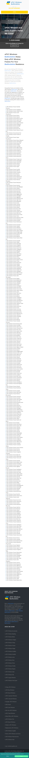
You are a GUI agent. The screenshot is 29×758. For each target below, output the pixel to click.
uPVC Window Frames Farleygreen (13, 555)
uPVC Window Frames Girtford (13, 562)
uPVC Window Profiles (10, 666)
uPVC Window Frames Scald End (13, 470)
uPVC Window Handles (11, 654)
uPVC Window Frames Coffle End (13, 434)
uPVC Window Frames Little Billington (14, 186)
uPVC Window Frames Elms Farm (13, 415)
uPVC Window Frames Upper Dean (14, 119)
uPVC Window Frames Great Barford (14, 300)
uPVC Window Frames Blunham (13, 508)
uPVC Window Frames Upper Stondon (14, 122)
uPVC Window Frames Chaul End (13, 162)
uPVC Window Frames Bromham (13, 189)
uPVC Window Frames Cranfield (13, 146)
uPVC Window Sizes (10, 739)
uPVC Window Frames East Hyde (13, 472)
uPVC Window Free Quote (11, 680)
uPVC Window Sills (10, 674)
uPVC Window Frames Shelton (13, 188)
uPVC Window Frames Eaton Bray (13, 253)
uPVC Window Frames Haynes (13, 117)
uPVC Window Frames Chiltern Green (14, 111)
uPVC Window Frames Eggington (13, 197)
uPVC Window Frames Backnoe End (14, 540)
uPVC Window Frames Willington (13, 255)
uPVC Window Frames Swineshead (14, 377)
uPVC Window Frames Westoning (13, 456)
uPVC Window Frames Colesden (13, 443)
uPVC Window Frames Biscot (12, 127)
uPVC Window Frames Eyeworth (13, 153)
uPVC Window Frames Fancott (13, 450)
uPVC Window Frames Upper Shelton (14, 290)
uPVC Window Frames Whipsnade (13, 414)
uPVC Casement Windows (11, 695)
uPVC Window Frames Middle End (13, 574)
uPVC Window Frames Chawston (13, 396)
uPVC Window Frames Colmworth (13, 154)
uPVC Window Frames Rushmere (13, 514)
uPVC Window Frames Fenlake (13, 144)
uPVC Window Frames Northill (13, 494)
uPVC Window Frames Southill (13, 169)
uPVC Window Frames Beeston (13, 236)
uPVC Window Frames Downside (13, 361)
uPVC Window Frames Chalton (13, 165)
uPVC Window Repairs (10, 668)
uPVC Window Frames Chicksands (13, 360)
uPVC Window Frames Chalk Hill (13, 520)
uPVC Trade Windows (10, 713)
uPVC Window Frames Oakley (12, 242)
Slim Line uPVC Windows (11, 710)
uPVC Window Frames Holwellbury (14, 382)
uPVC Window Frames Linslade (13, 390)
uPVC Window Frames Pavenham (13, 412)
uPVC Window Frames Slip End (13, 532)
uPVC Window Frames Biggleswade (14, 194)
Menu (14, 12)
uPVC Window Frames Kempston (13, 564)
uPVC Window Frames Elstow (12, 115)
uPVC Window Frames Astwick (13, 185)
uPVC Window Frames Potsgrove (13, 150)
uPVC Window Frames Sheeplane (13, 124)
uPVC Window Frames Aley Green (13, 558)
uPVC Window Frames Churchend (13, 178)
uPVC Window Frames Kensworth (13, 262)
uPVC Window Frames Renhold (13, 205)
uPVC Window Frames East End (13, 355)
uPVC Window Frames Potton (12, 577)
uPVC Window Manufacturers (12, 736)
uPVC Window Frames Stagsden (13, 513)
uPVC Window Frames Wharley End (14, 149)
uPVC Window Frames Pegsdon (13, 545)
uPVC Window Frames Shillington (13, 271)
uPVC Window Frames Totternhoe (13, 501)
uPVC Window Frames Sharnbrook (14, 367)
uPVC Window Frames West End (13, 213)
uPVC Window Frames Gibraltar (13, 427)
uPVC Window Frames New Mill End (14, 529)
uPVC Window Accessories (11, 631)
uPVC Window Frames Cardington (13, 299)
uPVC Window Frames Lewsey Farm (14, 495)
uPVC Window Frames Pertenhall (13, 358)
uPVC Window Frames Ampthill (13, 240)
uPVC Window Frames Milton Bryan (14, 147)
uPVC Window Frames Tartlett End (13, 269)
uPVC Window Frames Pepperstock (14, 176)
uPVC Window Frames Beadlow (13, 335)
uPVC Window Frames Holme (12, 294)
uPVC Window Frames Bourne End (14, 312)
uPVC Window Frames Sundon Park (14, 233)
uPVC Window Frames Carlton (13, 430)
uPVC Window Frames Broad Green (14, 323)
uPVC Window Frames (10, 645)
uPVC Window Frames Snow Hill (13, 287)
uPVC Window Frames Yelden (12, 482)
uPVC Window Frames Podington (13, 281)
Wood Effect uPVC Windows (12, 716)
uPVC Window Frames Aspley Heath (14, 473)
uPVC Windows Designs (11, 639)
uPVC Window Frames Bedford (13, 553)
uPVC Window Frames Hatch (12, 304)
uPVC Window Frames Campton (13, 172)
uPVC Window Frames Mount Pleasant (14, 140)
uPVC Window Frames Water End (13, 478)
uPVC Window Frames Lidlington (13, 283)
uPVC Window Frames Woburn (13, 568)
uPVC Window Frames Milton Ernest (14, 272)
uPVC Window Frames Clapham (13, 210)
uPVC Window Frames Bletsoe (13, 296)
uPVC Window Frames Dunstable (13, 121)
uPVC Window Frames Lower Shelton (14, 437)
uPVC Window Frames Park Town (13, 329)
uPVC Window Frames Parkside (13, 533)
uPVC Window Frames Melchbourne (14, 313)
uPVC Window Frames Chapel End (13, 338)
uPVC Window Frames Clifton (12, 418)
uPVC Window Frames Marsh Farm (14, 344)
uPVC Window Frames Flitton (12, 256)
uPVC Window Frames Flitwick (13, 175)
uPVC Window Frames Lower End (13, 339)
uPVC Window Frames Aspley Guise (14, 331)
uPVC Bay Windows (10, 690)
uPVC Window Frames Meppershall (14, 567)
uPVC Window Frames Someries (13, 398)
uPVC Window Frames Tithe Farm (13, 293)
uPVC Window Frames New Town (13, 376)
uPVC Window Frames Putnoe (13, 537)
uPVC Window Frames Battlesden (13, 201)
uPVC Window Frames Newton (13, 319)
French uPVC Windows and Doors (13, 733)
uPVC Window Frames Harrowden (13, 229)
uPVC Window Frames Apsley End (13, 406)
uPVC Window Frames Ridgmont (13, 511)
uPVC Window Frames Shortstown (14, 424)
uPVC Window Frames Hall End (13, 507)
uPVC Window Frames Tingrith (13, 265)
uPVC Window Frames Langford (13, 374)
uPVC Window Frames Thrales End (14, 159)
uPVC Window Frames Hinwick (13, 386)
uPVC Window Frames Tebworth (13, 332)
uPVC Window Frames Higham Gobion (14, 347)
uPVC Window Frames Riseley (12, 422)
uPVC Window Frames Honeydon (13, 463)
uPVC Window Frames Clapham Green (14, 303)
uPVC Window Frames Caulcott (13, 204)
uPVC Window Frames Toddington (13, 524)
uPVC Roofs (8, 704)
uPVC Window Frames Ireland (12, 510)
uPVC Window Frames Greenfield (13, 316)
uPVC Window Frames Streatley (13, 363)
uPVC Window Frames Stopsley (13, 539)
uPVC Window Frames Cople (12, 318)
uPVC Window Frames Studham (13, 348)
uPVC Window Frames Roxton (13, 479)
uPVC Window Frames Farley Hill (13, 143)
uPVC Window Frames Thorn (12, 216)
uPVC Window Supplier (11, 730)
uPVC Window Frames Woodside (13, 243)
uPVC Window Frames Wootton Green (14, 217)
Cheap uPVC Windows (10, 687)
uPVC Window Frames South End (13, 306)
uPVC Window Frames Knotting (13, 258)
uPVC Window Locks (10, 657)
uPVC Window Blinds (10, 636)
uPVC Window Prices (10, 663)
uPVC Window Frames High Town (13, 200)
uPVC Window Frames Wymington (14, 274)
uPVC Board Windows (10, 693)
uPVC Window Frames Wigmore (13, 572)
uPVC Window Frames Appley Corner (14, 259)
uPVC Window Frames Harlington (13, 408)
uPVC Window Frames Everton (13, 449)
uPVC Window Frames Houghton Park (14, 411)
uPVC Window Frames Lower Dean (14, 465)
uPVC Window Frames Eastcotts (13, 191)
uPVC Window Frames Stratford (13, 370)
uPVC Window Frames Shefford (13, 417)
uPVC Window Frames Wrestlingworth (14, 485)
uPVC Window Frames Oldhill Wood (14, 409)
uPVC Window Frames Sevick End (13, 248)
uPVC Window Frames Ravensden (13, 310)
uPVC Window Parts (10, 660)
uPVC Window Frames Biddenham (13, 280)
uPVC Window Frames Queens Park (14, 211)
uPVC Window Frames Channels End (14, 328)
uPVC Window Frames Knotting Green (14, 402)
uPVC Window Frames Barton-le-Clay (14, 118)
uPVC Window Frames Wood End (13, 302)
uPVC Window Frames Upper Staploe (14, 230)
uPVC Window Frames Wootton (13, 379)
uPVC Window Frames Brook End (13, 133)
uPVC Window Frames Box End (13, 128)
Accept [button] (21, 756)
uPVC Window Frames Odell (12, 578)
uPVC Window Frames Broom (12, 173)
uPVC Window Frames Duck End (13, 500)
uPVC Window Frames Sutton (12, 284)
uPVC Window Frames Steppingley (13, 160)
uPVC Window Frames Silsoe (12, 403)
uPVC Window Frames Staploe (13, 264)
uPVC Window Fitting (10, 642)
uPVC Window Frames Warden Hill (14, 364)
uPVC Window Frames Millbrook (13, 565)
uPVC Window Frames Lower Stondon (14, 447)
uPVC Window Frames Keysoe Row (14, 580)
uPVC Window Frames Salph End (13, 354)
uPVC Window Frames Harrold (13, 431)
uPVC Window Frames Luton (12, 291)
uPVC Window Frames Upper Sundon (14, 548)
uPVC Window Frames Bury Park (13, 208)
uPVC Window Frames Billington (13, 251)
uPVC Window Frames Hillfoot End (14, 441)
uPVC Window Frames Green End (13, 366)
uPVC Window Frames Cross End (13, 309)
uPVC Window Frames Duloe (12, 307)
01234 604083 (14, 8)
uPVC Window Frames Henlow (13, 357)
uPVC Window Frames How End (13, 530)
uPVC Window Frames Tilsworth (13, 341)
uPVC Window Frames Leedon (13, 489)
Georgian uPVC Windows (11, 701)
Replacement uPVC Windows (12, 727)
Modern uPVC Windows (11, 725)
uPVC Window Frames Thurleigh (13, 125)
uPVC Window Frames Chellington (13, 249)
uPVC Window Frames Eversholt (13, 224)
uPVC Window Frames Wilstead (13, 227)
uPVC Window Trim (10, 719)
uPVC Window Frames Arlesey (13, 207)
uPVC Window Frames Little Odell (13, 345)
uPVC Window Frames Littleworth (13, 517)
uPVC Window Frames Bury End (13, 481)
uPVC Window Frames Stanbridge (13, 486)
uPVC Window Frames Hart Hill (13, 401)
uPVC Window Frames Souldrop (13, 484)
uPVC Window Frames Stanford (13, 342)
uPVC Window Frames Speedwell (13, 268)
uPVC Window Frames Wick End (13, 527)
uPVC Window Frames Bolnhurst (13, 246)
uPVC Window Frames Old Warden (14, 141)
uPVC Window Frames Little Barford (14, 475)
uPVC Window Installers (11, 651)
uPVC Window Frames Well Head (13, 392)
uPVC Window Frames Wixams (13, 380)
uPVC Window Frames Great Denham (14, 571)
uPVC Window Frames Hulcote (13, 476)
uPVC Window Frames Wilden (13, 278)
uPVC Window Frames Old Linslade (14, 399)
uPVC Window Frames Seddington (13, 469)
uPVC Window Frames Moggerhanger (14, 351)
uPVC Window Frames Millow (12, 575)
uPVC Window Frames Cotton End (13, 373)
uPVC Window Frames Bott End (13, 519)
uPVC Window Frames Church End (14, 288)
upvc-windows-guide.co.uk (11, 746)
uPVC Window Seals (10, 671)
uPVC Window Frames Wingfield (13, 245)
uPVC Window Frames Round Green (14, 214)
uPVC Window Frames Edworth (13, 405)
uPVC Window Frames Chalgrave (13, 438)
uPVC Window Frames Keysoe (12, 350)
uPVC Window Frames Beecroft (13, 454)
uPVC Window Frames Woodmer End (14, 198)
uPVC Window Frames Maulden (13, 488)
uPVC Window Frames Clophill (13, 226)
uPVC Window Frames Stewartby (13, 192)
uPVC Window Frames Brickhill (13, 371)
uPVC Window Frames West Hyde (13, 526)
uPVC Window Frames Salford (13, 252)
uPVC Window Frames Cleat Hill (13, 516)
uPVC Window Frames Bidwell (13, 235)
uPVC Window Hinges (10, 648)
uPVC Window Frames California (13, 315)
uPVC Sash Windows (10, 707)
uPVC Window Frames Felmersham (14, 552)
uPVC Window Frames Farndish (13, 220)
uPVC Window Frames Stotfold (13, 460)
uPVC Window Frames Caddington (13, 297)
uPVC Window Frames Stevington (13, 195)
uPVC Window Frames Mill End (13, 170)
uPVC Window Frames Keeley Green (14, 462)
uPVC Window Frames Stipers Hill (13, 425)
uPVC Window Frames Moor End (13, 336)
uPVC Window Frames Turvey (12, 261)
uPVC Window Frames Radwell (13, 556)
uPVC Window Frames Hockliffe (13, 325)
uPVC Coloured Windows (11, 698)
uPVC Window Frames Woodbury (13, 440)
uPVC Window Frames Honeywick (13, 152)
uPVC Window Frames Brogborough (14, 232)
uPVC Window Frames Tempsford (13, 334)
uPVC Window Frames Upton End (13, 326)
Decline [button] (7, 756)
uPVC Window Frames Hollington (13, 109)
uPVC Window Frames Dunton (13, 546)
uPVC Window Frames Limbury (13, 163)
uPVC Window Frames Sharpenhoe (14, 267)
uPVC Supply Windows (11, 677)
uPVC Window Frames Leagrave (13, 428)
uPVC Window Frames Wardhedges (14, 433)
